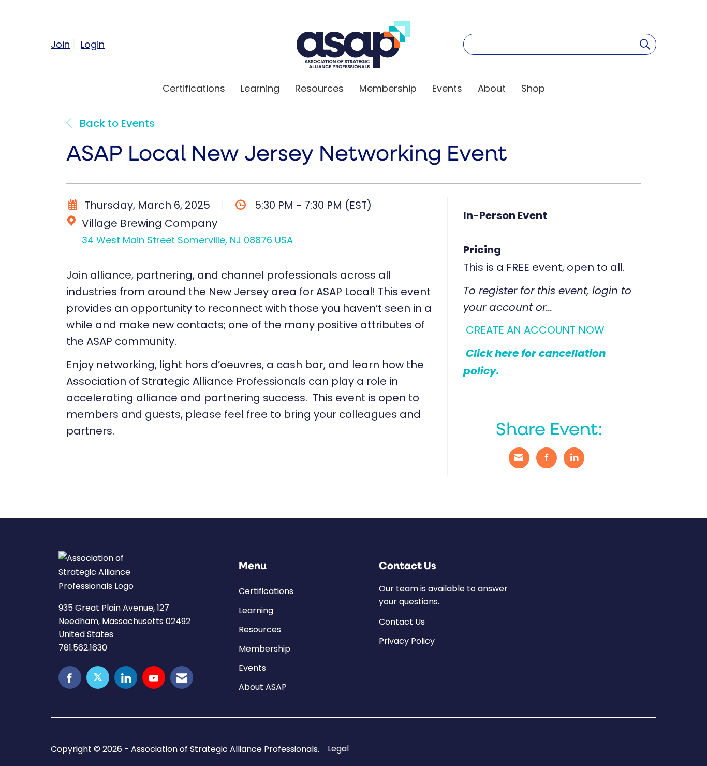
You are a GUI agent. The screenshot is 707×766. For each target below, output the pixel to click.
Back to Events (116, 124)
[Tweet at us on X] (97, 677)
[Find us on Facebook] (69, 677)
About (492, 88)
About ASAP (263, 687)
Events (447, 88)
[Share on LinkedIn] (574, 457)
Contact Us (402, 622)
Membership (388, 88)
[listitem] (64, 44)
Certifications (194, 88)
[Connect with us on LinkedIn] (125, 677)
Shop (533, 88)
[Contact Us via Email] (181, 677)
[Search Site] (645, 44)
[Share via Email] (519, 457)
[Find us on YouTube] (153, 677)
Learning (260, 88)
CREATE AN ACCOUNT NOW (535, 330)
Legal (338, 749)
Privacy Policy (407, 641)
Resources (319, 88)
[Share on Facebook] (546, 457)
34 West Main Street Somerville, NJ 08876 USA (187, 240)
